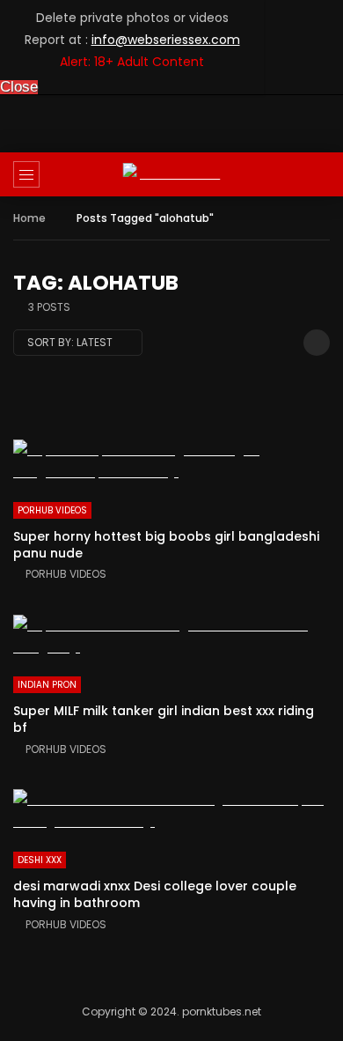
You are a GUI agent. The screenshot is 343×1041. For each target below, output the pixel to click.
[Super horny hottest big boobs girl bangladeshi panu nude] (171, 461)
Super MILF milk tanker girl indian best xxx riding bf (163, 719)
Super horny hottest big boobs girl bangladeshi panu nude (166, 545)
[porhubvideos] (172, 174)
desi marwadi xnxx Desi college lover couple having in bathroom (154, 894)
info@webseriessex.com (165, 39)
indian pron (47, 684)
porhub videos (66, 573)
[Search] (321, 174)
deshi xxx (40, 860)
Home (29, 217)
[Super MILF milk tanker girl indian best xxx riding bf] (171, 637)
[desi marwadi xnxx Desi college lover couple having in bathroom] (171, 811)
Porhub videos (52, 510)
